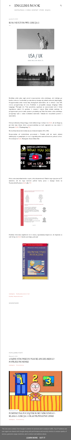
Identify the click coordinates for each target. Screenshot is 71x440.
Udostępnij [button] (12, 294)
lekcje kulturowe (18, 296)
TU (29, 127)
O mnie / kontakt (31, 10)
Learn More (32, 438)
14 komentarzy (20, 419)
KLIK (50, 123)
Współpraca (19, 10)
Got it (42, 438)
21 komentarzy (20, 365)
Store (41, 10)
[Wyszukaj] (61, 5)
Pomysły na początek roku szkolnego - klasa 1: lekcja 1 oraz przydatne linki (32, 414)
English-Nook (27, 5)
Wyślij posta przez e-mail (22, 294)
